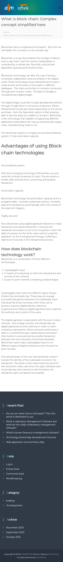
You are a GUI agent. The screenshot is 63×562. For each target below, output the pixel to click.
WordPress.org (14, 478)
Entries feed (12, 469)
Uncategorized (14, 505)
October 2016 (13, 537)
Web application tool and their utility (25, 442)
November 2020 (15, 527)
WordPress (41, 557)
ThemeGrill (53, 554)
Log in (9, 464)
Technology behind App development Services (31, 437)
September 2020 (15, 532)
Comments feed (15, 473)
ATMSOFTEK (26, 554)
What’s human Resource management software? (32, 432)
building (10, 500)
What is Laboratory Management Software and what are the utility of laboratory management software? (31, 424)
